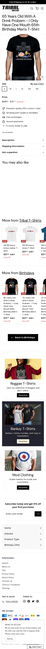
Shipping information (13, 146)
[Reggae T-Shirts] (23, 369)
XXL (29, 88)
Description (8, 140)
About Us (6, 566)
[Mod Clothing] (23, 460)
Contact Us (7, 581)
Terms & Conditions (11, 584)
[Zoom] (42, 77)
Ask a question (10, 152)
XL (22, 88)
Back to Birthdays (24, 337)
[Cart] (37, 8)
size (23, 83)
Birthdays (26, 273)
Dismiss (10, 639)
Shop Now (23, 395)
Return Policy (8, 577)
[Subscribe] (38, 513)
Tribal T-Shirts (30, 220)
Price (4, 97)
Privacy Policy (8, 574)
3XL (37, 88)
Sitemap (6, 588)
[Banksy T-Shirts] (23, 414)
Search (5, 563)
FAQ (4, 570)
